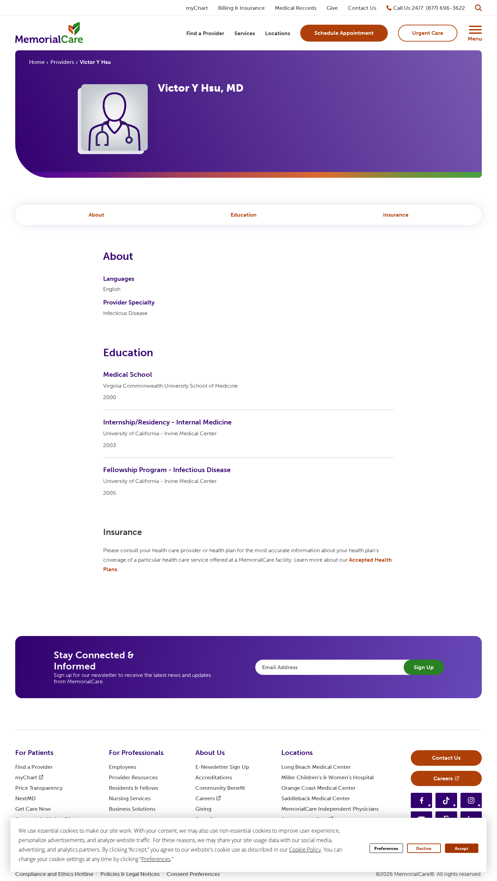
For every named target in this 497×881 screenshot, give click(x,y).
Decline (423, 848)
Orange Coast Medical (318, 788)
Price (39, 788)
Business (132, 809)
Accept (461, 848)
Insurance (395, 215)
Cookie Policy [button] (305, 849)
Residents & (133, 788)
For (34, 753)
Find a (34, 767)
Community (220, 788)
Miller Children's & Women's (327, 777)
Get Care (33, 809)
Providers (62, 62)
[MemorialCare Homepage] (49, 33)
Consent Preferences (193, 874)
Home (37, 62)
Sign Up (424, 667)
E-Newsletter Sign (222, 767)
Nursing (129, 798)
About (96, 215)
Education (244, 215)
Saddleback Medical (315, 798)
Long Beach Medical (316, 767)
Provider (133, 777)
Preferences (386, 848)
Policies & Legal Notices (130, 874)
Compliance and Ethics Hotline (54, 874)
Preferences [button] (155, 859)
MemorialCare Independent (330, 809)
